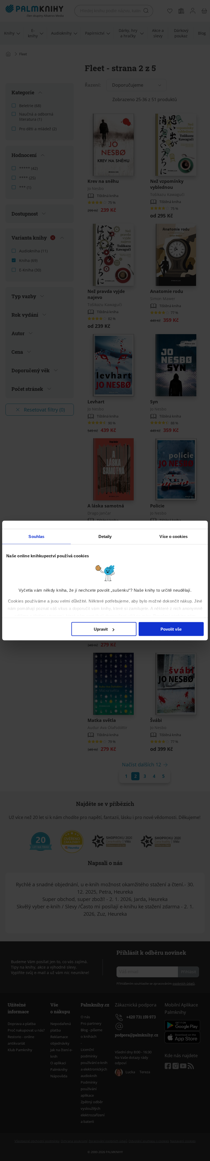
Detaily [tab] (105, 536)
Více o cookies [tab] (173, 536)
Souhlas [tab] (36, 536)
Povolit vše (171, 629)
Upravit (101, 629)
